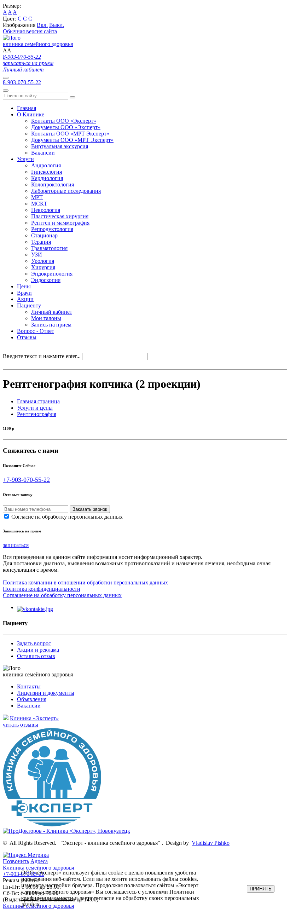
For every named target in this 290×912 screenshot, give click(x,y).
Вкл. (42, 25)
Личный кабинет (23, 70)
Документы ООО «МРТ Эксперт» (72, 140)
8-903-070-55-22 (22, 57)
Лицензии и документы (45, 693)
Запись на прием (51, 325)
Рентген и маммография (60, 223)
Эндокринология (51, 274)
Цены (24, 286)
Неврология (45, 210)
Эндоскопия (45, 280)
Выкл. (56, 25)
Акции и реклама (38, 650)
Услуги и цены (35, 408)
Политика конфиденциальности (41, 589)
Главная (26, 108)
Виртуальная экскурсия (59, 146)
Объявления (31, 699)
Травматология (49, 248)
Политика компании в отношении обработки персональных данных (85, 582)
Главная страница (38, 401)
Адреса (39, 861)
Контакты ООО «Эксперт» (63, 121)
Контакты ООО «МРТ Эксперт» (70, 134)
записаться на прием (28, 63)
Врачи (24, 293)
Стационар (44, 235)
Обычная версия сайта (30, 31)
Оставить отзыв (36, 656)
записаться (16, 545)
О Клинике (30, 114)
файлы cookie (107, 873)
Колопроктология (52, 184)
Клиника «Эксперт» (34, 718)
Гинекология (46, 172)
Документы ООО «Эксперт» (65, 127)
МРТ (37, 197)
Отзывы (26, 337)
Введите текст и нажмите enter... (42, 356)
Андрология (46, 165)
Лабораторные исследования (66, 191)
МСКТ (39, 204)
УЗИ (36, 255)
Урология (42, 261)
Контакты (29, 686)
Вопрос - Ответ (35, 331)
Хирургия (43, 267)
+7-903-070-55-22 (26, 479)
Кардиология (47, 178)
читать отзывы (20, 725)
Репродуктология (52, 229)
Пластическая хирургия (59, 216)
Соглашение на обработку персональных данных (62, 595)
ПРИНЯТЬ (261, 888)
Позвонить (16, 861)
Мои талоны (46, 318)
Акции (25, 299)
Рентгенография (36, 414)
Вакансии (43, 153)
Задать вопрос (34, 643)
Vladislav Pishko (211, 843)
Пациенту (29, 305)
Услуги (25, 159)
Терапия (41, 242)
